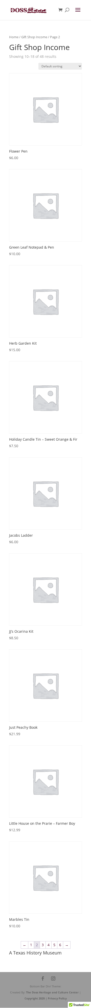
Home (13, 37)
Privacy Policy (57, 998)
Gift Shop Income (34, 37)
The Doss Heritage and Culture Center (52, 992)
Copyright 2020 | (36, 998)
